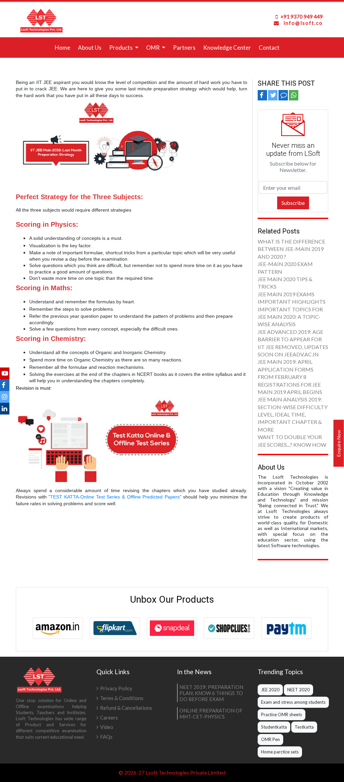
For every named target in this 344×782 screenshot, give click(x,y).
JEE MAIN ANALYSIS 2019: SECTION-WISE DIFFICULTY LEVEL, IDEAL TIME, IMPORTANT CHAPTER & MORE (293, 414)
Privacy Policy (116, 688)
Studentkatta (274, 727)
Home (64, 47)
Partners (184, 47)
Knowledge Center (227, 47)
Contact (269, 47)
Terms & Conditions (121, 698)
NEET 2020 (298, 689)
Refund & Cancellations (126, 708)
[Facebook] (5, 385)
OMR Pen (270, 739)
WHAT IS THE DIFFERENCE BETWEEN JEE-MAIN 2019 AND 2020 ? (291, 249)
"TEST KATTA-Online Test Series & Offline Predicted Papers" (114, 496)
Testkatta (304, 727)
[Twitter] (5, 396)
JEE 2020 (270, 689)
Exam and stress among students (293, 702)
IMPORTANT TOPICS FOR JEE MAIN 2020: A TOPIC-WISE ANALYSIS (290, 317)
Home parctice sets (280, 751)
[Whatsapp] (293, 95)
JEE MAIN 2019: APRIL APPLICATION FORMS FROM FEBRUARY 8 (285, 369)
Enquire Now (339, 443)
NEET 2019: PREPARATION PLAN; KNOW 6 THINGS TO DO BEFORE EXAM (211, 693)
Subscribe (293, 203)
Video (106, 727)
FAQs (106, 737)
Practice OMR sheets (281, 714)
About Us (89, 47)
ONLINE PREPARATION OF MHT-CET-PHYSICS (211, 713)
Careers (109, 717)
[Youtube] (5, 373)
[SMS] (283, 95)
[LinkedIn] (5, 408)
